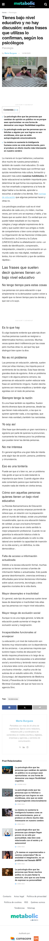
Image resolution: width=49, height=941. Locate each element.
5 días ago (20, 864)
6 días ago (20, 884)
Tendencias (19, 908)
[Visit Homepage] (24, 4)
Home (4, 12)
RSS (26, 902)
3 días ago (20, 824)
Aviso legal (19, 896)
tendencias (13, 699)
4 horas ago (21, 784)
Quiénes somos (38, 902)
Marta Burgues (10, 53)
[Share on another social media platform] (40, 707)
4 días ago (20, 847)
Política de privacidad (36, 896)
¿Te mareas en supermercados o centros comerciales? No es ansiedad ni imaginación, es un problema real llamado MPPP (30, 856)
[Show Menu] (3, 4)
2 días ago (20, 804)
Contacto (7, 896)
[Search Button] (45, 4)
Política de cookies (13, 902)
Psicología (12, 12)
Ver (16, 109)
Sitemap (31, 908)
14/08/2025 (26, 53)
